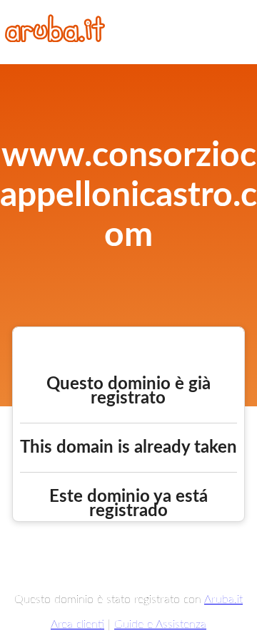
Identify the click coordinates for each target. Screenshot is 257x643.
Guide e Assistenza (160, 624)
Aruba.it (223, 599)
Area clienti (77, 624)
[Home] (55, 38)
